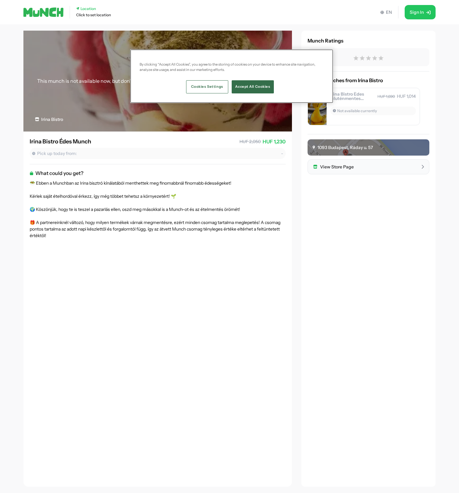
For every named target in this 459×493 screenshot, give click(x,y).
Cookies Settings (207, 86)
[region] (231, 76)
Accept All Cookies (252, 86)
